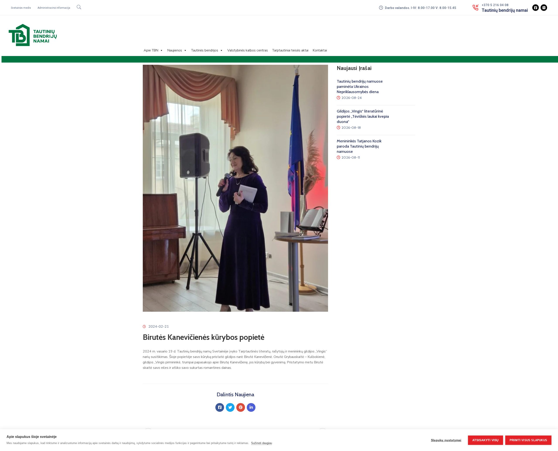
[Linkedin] (251, 407)
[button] (21, 7)
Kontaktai (320, 50)
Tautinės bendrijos (204, 50)
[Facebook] (219, 407)
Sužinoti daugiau (261, 443)
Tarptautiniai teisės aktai (290, 50)
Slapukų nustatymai (446, 440)
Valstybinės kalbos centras (247, 50)
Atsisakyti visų (485, 440)
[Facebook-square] (535, 7)
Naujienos (174, 50)
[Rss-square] (544, 7)
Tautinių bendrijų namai (505, 10)
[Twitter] (230, 407)
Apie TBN (151, 50)
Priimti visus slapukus (528, 440)
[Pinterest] (240, 407)
